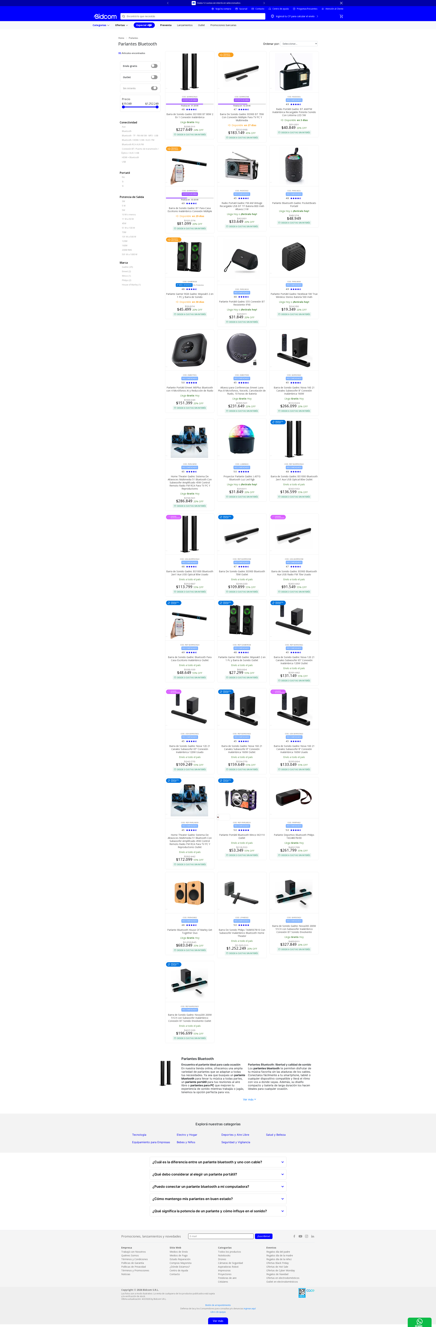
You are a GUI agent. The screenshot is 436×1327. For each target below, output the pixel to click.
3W (123, 201)
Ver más (248, 1099)
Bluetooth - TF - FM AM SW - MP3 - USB (140, 135)
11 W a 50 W (128, 219)
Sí (122, 186)
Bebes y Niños (186, 1142)
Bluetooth (126, 131)
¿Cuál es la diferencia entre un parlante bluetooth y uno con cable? (207, 1162)
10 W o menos (129, 214)
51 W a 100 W (128, 227)
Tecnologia (139, 1134)
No (123, 177)
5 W (124, 205)
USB (124, 161)
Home (121, 38)
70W (124, 232)
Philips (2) (126, 280)
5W (123, 210)
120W (124, 241)
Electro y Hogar (187, 1134)
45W (124, 223)
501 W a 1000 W (129, 254)
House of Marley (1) (131, 284)
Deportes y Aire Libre (235, 1134)
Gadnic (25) (127, 267)
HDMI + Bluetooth (130, 157)
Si (122, 181)
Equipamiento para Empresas (151, 1142)
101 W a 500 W (129, 236)
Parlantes (133, 38)
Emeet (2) (126, 271)
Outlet (127, 77)
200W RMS (127, 250)
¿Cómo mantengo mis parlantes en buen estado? (192, 1199)
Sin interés (129, 88)
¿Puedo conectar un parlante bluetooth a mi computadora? (200, 1187)
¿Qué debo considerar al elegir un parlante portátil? (194, 1174)
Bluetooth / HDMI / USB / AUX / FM (138, 140)
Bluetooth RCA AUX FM (133, 144)
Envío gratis (130, 66)
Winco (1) (126, 275)
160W (124, 245)
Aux (124, 126)
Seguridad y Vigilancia (235, 1142)
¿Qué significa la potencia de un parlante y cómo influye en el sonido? (209, 1211)
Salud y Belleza (276, 1134)
